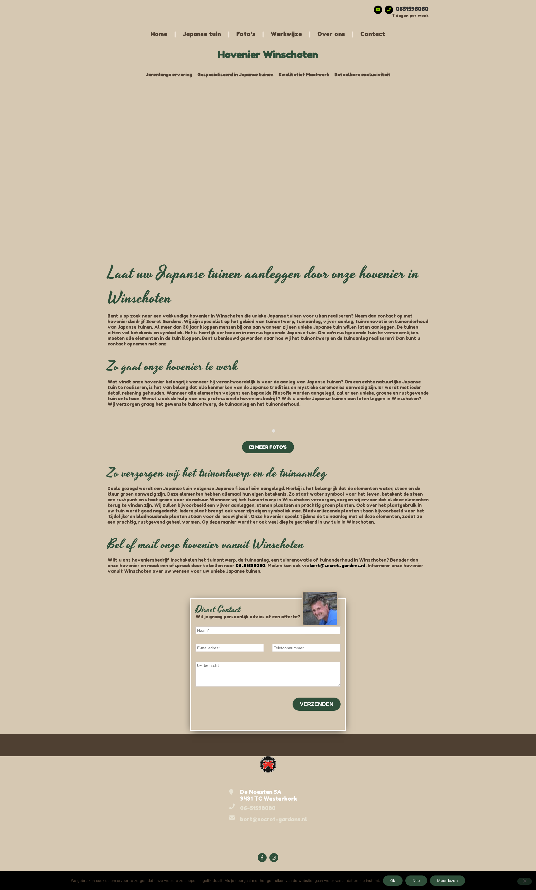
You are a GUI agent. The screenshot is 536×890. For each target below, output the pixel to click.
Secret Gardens (125, 5)
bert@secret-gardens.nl (337, 565)
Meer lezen (447, 880)
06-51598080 (250, 565)
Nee (416, 880)
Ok (392, 880)
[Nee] (524, 881)
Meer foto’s (271, 447)
